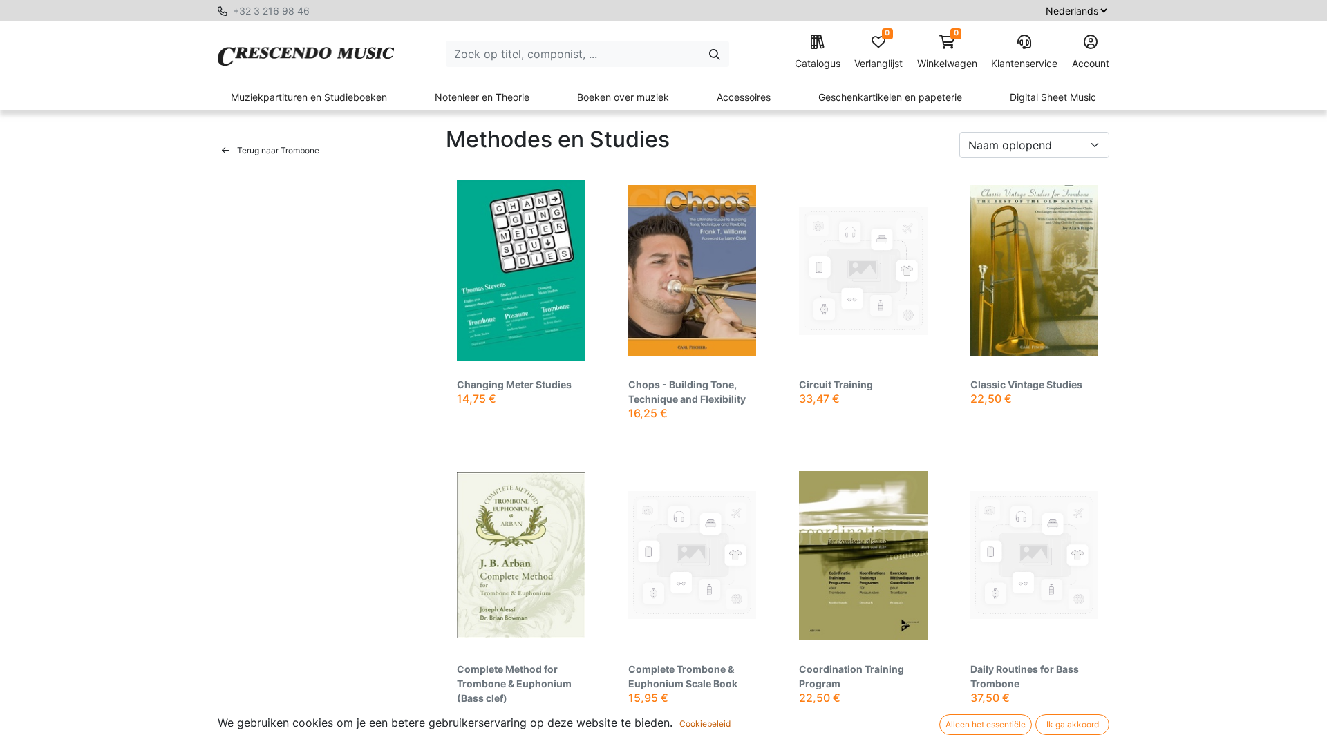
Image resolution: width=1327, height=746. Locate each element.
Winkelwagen (947, 52)
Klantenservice (1024, 63)
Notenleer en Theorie (482, 97)
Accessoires (744, 97)
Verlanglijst (878, 52)
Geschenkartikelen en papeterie (890, 97)
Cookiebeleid (705, 723)
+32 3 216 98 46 (271, 11)
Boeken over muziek (623, 97)
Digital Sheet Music (1053, 97)
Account (1090, 63)
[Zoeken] (714, 54)
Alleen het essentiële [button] (985, 724)
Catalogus (817, 63)
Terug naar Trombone (277, 150)
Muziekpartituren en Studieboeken (309, 97)
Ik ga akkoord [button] (1072, 724)
